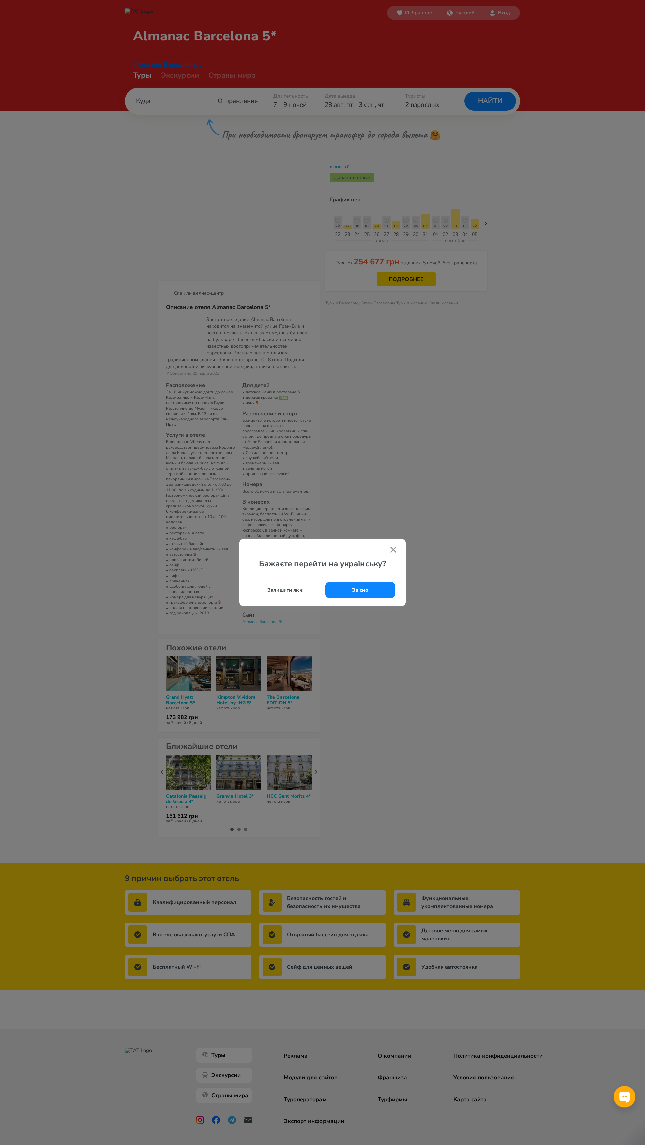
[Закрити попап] (393, 550)
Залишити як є (285, 590)
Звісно (360, 590)
